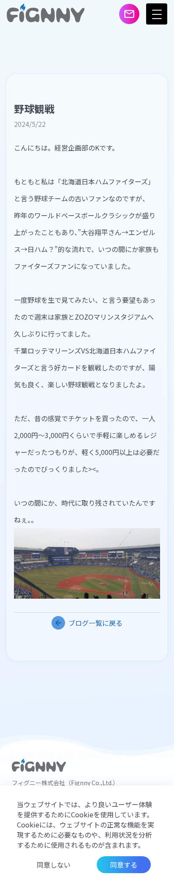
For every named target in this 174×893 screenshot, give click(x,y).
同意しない (54, 865)
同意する (123, 865)
